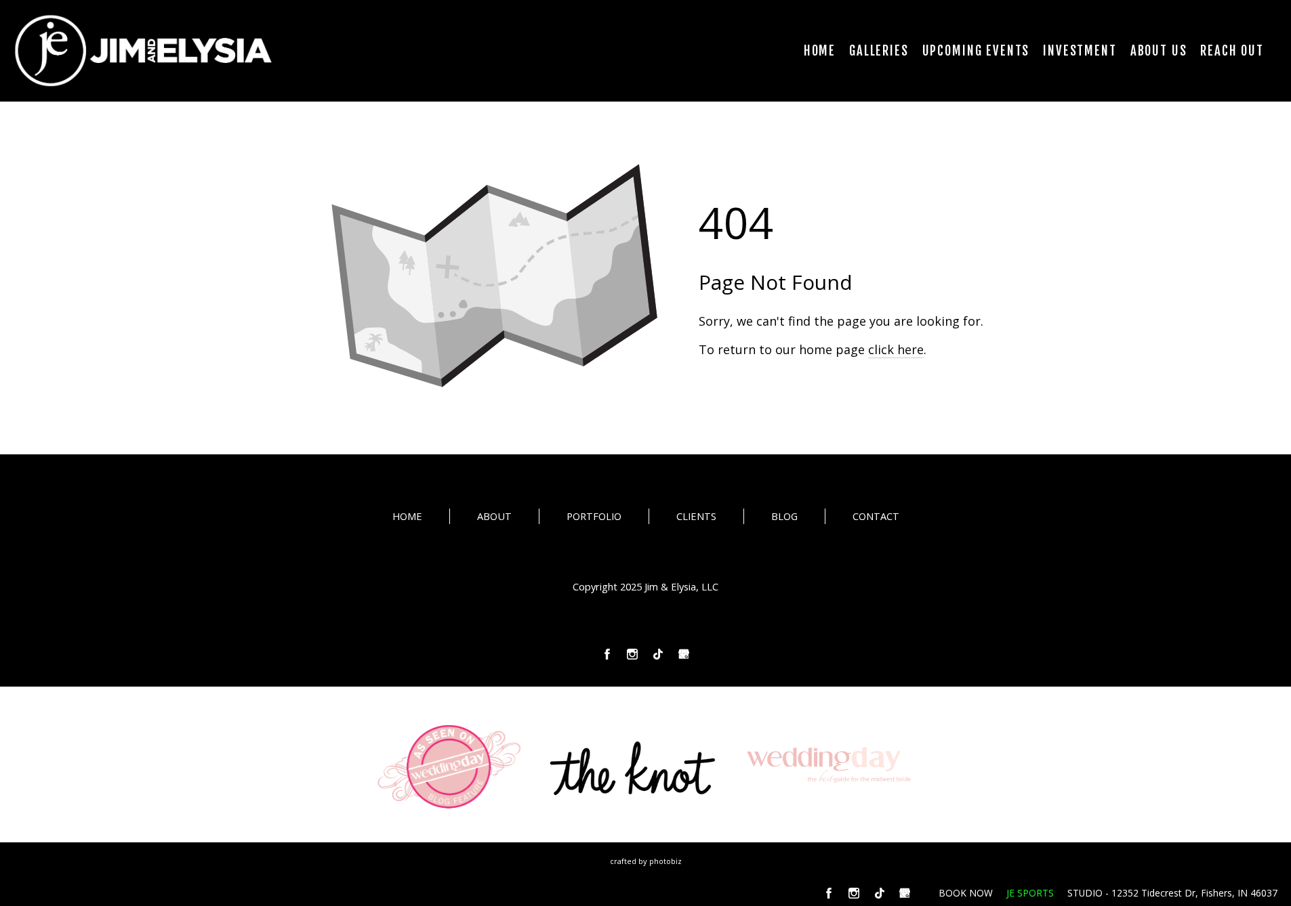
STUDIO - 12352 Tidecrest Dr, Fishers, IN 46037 (1172, 892)
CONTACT (876, 516)
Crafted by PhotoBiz (646, 861)
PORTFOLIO (594, 516)
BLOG (784, 516)
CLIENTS (696, 516)
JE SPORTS (1030, 892)
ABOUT (494, 516)
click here (896, 349)
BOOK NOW (966, 892)
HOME (407, 516)
